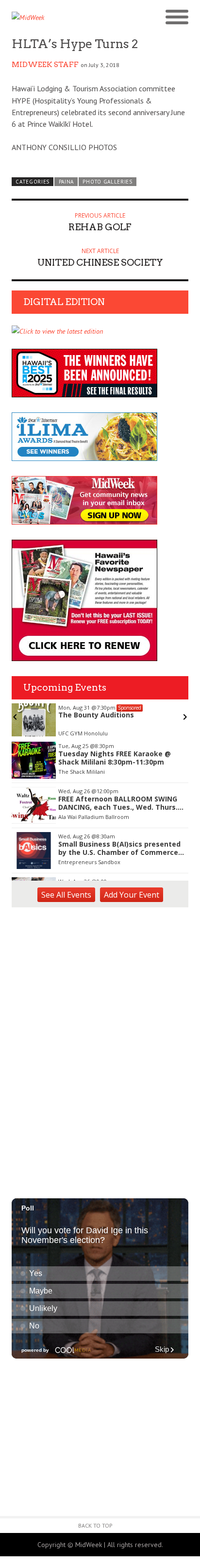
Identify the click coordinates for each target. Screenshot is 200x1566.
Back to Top (95, 1525)
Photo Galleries (107, 181)
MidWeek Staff (45, 64)
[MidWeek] (56, 17)
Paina (66, 181)
